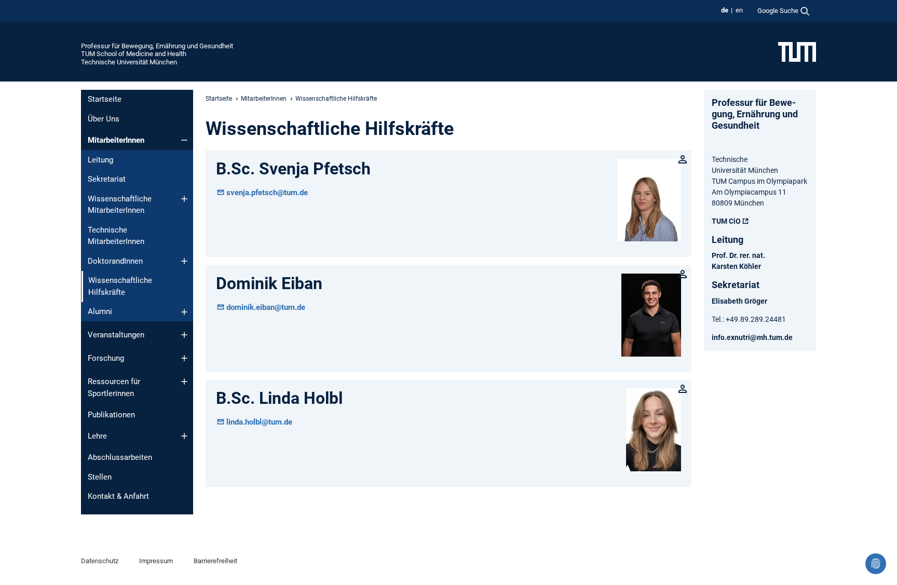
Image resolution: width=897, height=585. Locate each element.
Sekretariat (107, 179)
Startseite (104, 99)
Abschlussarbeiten (120, 457)
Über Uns (103, 119)
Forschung (106, 358)
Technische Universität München (129, 62)
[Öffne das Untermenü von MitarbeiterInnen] (184, 140)
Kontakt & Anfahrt (118, 496)
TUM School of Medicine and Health (133, 54)
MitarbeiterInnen (116, 140)
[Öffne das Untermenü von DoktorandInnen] (184, 261)
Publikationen (111, 414)
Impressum (156, 561)
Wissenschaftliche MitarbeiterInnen (120, 204)
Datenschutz (99, 561)
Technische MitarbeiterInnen (116, 236)
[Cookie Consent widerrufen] (875, 563)
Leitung (100, 160)
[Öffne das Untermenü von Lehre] (184, 436)
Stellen (100, 477)
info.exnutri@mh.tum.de (752, 337)
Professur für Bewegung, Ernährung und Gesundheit (157, 46)
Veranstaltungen (116, 334)
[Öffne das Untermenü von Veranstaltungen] (184, 335)
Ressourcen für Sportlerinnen (114, 387)
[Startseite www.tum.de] (797, 51)
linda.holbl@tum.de (259, 422)
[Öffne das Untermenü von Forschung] (184, 358)
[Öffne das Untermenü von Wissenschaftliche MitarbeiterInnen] (184, 199)
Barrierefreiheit (215, 561)
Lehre (97, 436)
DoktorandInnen (115, 261)
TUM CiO (726, 221)
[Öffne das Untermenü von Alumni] (184, 312)
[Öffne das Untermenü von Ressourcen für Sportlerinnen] (184, 381)
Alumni (100, 311)
